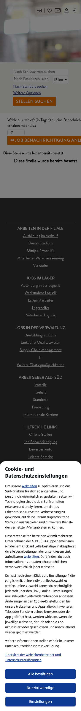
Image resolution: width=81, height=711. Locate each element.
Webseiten (29, 486)
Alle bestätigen (40, 674)
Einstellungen (40, 701)
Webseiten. (32, 556)
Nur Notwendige (40, 688)
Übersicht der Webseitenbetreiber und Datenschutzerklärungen (33, 657)
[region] (40, 586)
